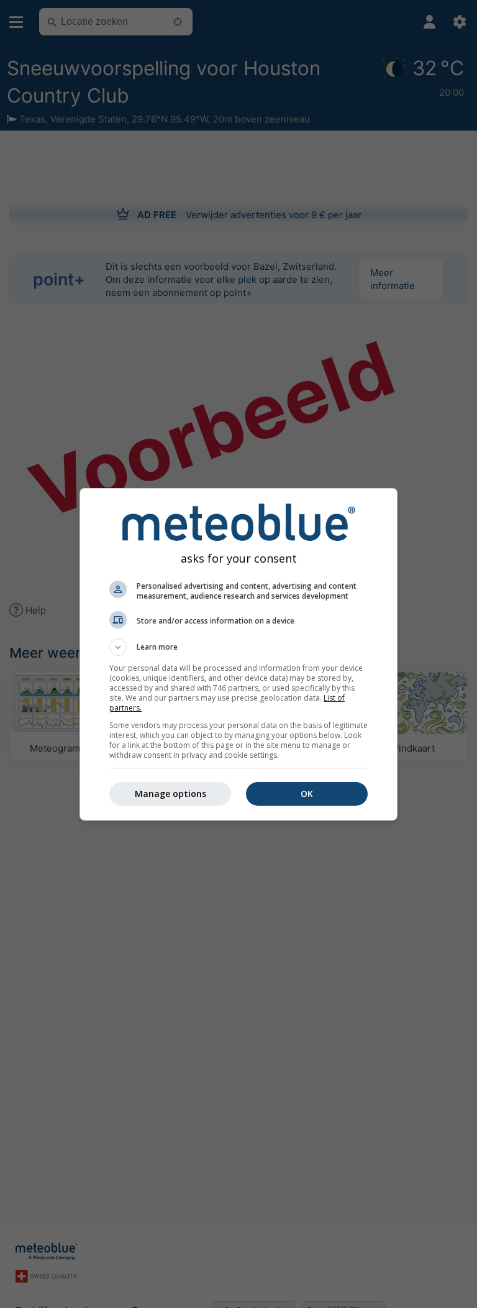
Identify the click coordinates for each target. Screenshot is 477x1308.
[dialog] (239, 654)
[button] (238, 647)
